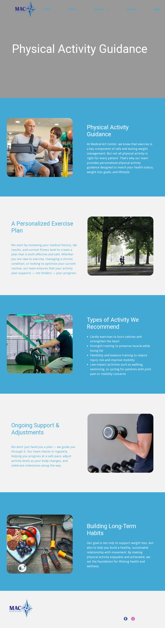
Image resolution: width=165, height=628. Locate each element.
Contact (131, 9)
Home (47, 9)
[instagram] (133, 619)
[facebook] (125, 619)
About (72, 9)
